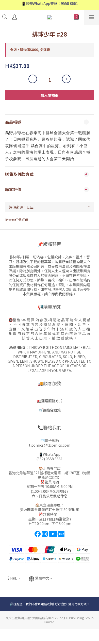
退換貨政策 (52, 410)
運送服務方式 (51, 400)
